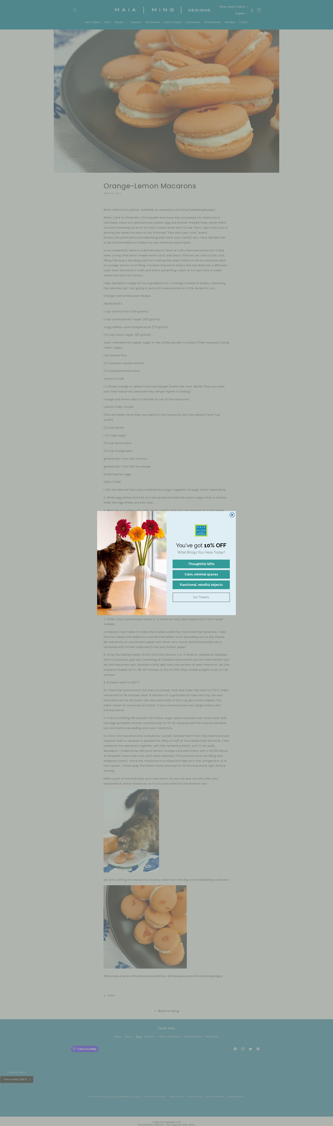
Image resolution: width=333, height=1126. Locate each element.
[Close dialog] (232, 514)
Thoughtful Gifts (201, 564)
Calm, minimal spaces (201, 574)
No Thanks (201, 597)
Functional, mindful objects (201, 585)
